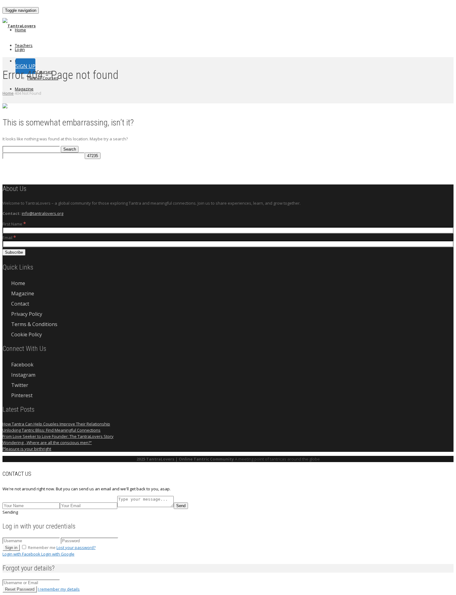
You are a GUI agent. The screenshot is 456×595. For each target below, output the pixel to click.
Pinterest (22, 395)
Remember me (41, 547)
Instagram (23, 375)
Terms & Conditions (34, 324)
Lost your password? (76, 547)
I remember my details (59, 589)
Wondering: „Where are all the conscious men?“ (47, 442)
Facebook (22, 364)
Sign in (11, 547)
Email (9, 237)
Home (20, 30)
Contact (20, 304)
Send (181, 505)
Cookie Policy (26, 334)
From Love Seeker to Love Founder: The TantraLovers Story (58, 436)
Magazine (24, 89)
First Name (14, 224)
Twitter (19, 385)
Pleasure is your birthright (26, 449)
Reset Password (19, 589)
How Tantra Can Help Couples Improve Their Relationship (56, 424)
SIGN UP (25, 66)
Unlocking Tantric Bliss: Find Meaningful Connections (51, 430)
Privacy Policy (26, 314)
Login (20, 49)
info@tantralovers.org (42, 213)
